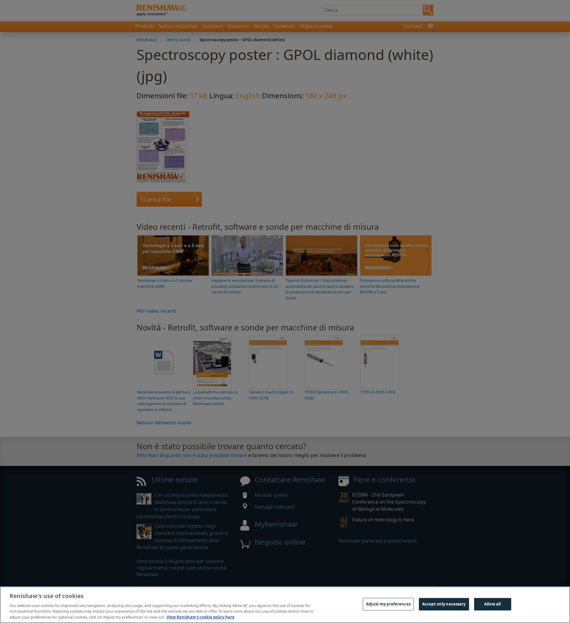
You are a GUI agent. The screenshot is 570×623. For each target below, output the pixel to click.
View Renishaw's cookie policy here (201, 616)
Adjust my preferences (388, 604)
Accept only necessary (444, 604)
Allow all (492, 604)
